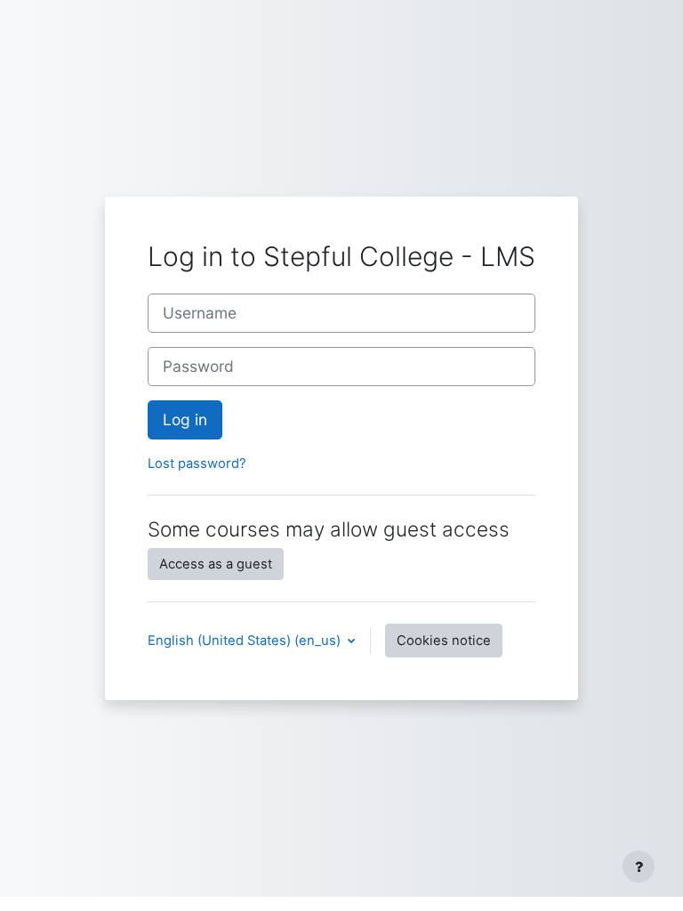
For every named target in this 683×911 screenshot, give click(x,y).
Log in (185, 419)
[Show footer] (639, 867)
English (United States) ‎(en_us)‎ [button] (246, 641)
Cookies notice (444, 641)
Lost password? (197, 464)
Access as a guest (215, 564)
